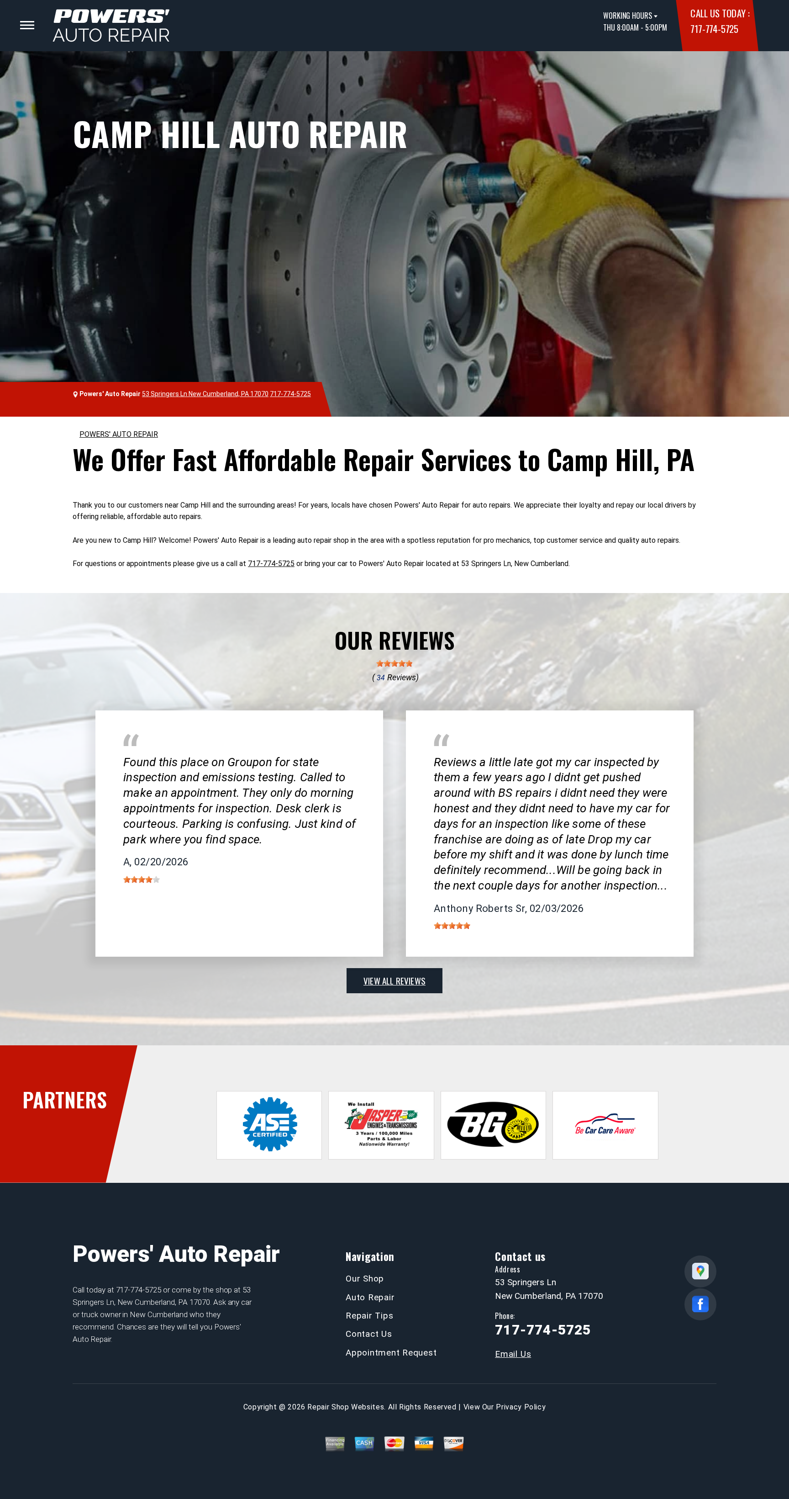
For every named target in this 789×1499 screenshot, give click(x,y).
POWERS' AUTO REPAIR (118, 434)
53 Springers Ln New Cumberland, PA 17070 (205, 393)
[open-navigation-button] (27, 25)
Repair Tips (369, 1315)
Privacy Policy (521, 1407)
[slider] (394, 663)
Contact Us (369, 1334)
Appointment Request (391, 1352)
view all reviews (394, 980)
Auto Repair (370, 1297)
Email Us (513, 1354)
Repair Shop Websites (345, 1407)
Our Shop (365, 1278)
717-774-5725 (714, 28)
